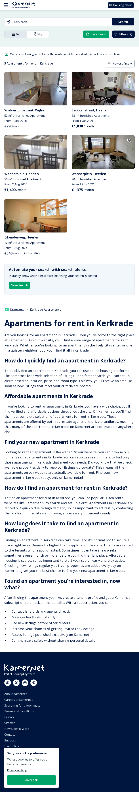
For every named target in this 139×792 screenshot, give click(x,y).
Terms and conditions (19, 711)
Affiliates (10, 758)
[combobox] (56, 22)
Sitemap (9, 723)
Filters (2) (125, 34)
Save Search (19, 285)
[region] (31, 768)
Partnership (12, 764)
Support (10, 740)
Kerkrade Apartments (45, 310)
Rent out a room (15, 775)
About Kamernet (15, 694)
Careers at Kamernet (18, 700)
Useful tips (11, 746)
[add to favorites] (61, 77)
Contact (9, 735)
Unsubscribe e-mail (17, 752)
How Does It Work (16, 729)
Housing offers (122, 5)
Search (123, 22)
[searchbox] (61, 22)
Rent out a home (15, 769)
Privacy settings (17, 770)
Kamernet (17, 309)
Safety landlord (14, 781)
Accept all (31, 780)
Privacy (9, 717)
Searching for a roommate (22, 705)
